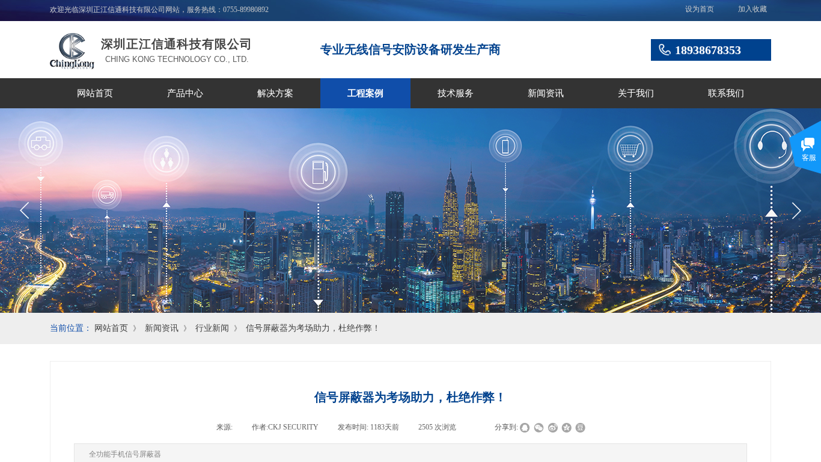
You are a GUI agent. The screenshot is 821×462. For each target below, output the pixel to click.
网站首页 (95, 93)
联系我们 (726, 93)
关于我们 (636, 93)
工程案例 (365, 93)
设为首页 (699, 9)
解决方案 (275, 93)
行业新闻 (212, 328)
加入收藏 (752, 9)
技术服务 (456, 93)
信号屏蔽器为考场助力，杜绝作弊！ (313, 328)
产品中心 (185, 93)
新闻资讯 (546, 93)
